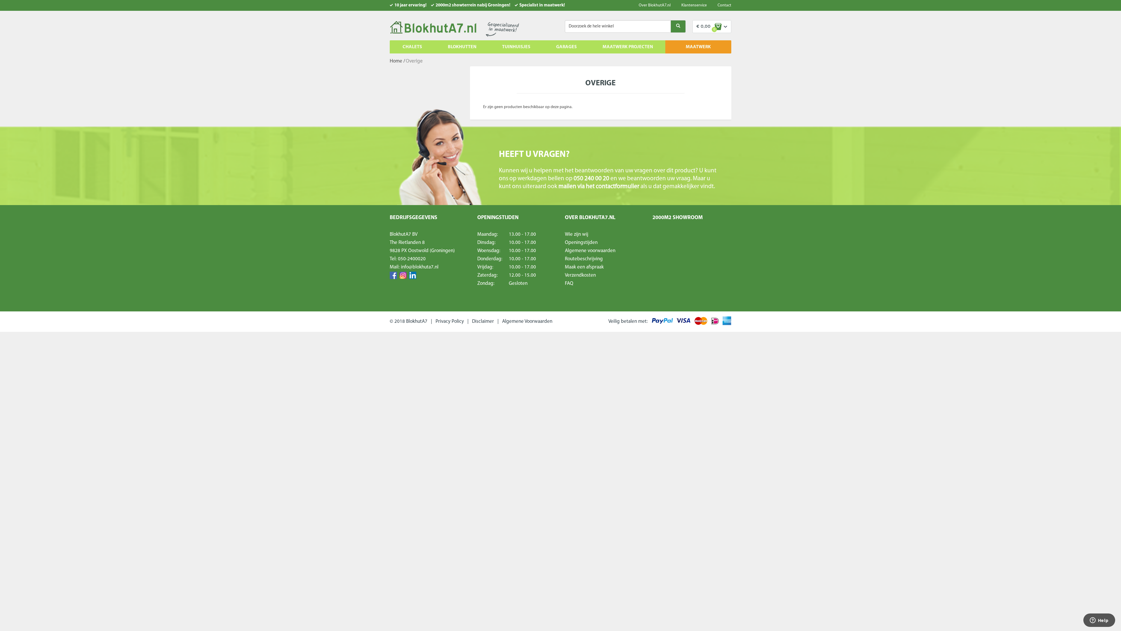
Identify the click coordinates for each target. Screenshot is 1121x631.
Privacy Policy (450, 321)
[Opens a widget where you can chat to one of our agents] (1099, 620)
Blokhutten (462, 47)
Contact (724, 5)
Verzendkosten (580, 275)
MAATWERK (698, 47)
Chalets (412, 47)
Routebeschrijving (584, 258)
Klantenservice (694, 5)
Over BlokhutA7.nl (655, 5)
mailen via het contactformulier (599, 186)
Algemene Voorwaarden (527, 321)
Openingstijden (581, 242)
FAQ (569, 283)
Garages (566, 47)
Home (396, 61)
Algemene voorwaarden (590, 250)
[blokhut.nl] (433, 27)
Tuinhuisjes (516, 47)
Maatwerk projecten (628, 47)
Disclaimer (483, 321)
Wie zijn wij (576, 234)
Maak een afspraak (584, 267)
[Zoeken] (678, 26)
